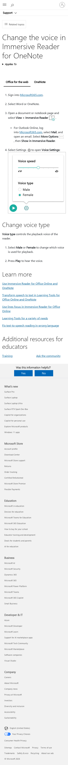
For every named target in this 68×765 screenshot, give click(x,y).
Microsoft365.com (31, 95)
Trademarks (9, 753)
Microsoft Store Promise (15, 483)
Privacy (35, 747)
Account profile (11, 448)
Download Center (12, 454)
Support (8, 12)
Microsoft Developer (13, 626)
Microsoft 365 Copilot (13, 597)
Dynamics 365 (10, 574)
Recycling (35, 753)
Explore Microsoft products (16, 426)
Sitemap (8, 747)
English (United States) (20, 728)
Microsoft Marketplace (14, 649)
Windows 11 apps (12, 432)
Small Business (10, 603)
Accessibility (9, 712)
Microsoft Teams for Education (17, 517)
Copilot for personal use (14, 420)
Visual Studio (10, 660)
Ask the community (48, 356)
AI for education (11, 546)
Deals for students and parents (18, 540)
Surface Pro (9, 391)
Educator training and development (19, 534)
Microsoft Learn (11, 631)
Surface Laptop (10, 397)
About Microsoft (11, 683)
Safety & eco (22, 753)
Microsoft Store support (14, 460)
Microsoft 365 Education (15, 523)
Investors (8, 700)
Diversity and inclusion (14, 706)
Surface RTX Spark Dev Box (16, 409)
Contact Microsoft (22, 747)
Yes (23, 373)
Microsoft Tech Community (16, 643)
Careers (7, 677)
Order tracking (10, 472)
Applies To (10, 64)
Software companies (13, 654)
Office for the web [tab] (17, 82)
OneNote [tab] (40, 82)
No (44, 373)
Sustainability (10, 717)
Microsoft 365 (10, 580)
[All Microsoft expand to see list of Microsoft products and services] (4, 5)
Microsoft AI (9, 563)
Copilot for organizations (15, 414)
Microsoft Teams (11, 592)
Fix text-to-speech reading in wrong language (30, 325)
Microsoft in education (14, 506)
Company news (11, 688)
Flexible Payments (12, 489)
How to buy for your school (16, 529)
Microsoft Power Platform (15, 586)
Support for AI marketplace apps (18, 637)
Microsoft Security (12, 568)
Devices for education (13, 511)
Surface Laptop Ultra (13, 403)
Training (7, 356)
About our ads (47, 753)
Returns (7, 466)
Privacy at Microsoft (13, 694)
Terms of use (46, 747)
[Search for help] (13, 5)
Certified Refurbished (13, 477)
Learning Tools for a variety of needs (25, 318)
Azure (6, 620)
